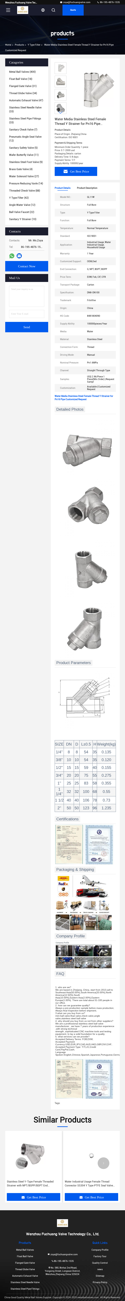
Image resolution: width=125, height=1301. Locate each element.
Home (8, 45)
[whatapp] (11, 256)
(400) (22, 71)
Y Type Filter (34, 45)
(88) (24, 190)
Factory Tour (100, 1256)
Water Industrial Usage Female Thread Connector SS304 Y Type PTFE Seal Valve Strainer (31, 1184)
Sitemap (100, 1276)
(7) (23, 129)
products (19, 45)
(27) (24, 176)
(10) (22, 219)
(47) (26, 100)
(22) (21, 212)
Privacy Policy (100, 1282)
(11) (24, 154)
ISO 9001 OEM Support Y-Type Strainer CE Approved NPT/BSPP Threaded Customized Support (90, 1184)
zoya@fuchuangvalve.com (76, 2)
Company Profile (99, 1250)
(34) (23, 93)
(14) (26, 183)
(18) (20, 79)
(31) (23, 86)
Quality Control (100, 1263)
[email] (19, 256)
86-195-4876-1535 (109, 2)
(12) (25, 138)
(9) (26, 162)
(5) (23, 147)
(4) (21, 169)
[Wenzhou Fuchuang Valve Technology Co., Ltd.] (22, 10)
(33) (25, 109)
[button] (60, 112)
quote (73, 10)
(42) (19, 197)
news (100, 1269)
